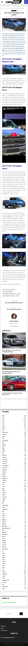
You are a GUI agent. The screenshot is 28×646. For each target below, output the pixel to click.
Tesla (3, 567)
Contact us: (3, 626)
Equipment (4, 478)
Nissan (3, 536)
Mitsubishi (4, 532)
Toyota (3, 572)
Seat (3, 555)
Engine (18, 293)
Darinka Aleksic (10, 16)
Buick (3, 451)
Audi (3, 442)
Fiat (3, 484)
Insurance (4, 497)
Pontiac (4, 542)
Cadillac (4, 457)
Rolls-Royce (5, 549)
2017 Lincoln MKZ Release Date (14, 303)
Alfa (3, 438)
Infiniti (3, 494)
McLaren (4, 524)
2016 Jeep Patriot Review (14, 309)
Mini (3, 530)
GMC (3, 488)
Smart (3, 559)
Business (4, 455)
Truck (3, 578)
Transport (4, 574)
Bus (3, 453)
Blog (3, 446)
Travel (3, 576)
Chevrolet (4, 469)
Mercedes (4, 526)
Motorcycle (5, 534)
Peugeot (4, 540)
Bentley (4, 444)
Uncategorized (5, 580)
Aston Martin (5, 440)
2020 (3, 428)
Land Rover (4, 509)
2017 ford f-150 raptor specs (9, 289)
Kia (3, 503)
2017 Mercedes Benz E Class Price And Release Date (12, 394)
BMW (3, 449)
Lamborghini (5, 505)
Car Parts (4, 463)
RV (2, 551)
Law (3, 511)
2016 (3, 419)
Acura (3, 436)
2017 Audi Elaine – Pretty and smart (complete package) (11, 351)
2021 (3, 430)
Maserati (4, 519)
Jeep (3, 501)
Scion (3, 553)
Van (3, 584)
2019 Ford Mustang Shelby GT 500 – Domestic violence (11, 372)
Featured (4, 480)
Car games (4, 461)
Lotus (3, 517)
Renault (4, 546)
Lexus (3, 513)
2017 (12, 10)
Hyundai (4, 492)
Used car (4, 582)
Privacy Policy (4, 630)
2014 (3, 415)
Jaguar (4, 499)
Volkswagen (5, 586)
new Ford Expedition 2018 (14, 284)
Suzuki (3, 563)
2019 (3, 426)
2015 (3, 417)
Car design (4, 459)
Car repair (4, 467)
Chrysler (4, 472)
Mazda (3, 522)
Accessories (5, 432)
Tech (3, 565)
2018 (3, 424)
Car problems (5, 465)
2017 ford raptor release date (9, 293)
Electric (4, 476)
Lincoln (4, 515)
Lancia (3, 507)
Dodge (3, 474)
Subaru (4, 561)
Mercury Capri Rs (6, 528)
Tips (3, 569)
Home (2, 628)
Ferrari (3, 482)
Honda (3, 490)
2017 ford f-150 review (7, 291)
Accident (4, 434)
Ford (15, 10)
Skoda (3, 557)
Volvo (3, 588)
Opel (3, 538)
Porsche (4, 544)
